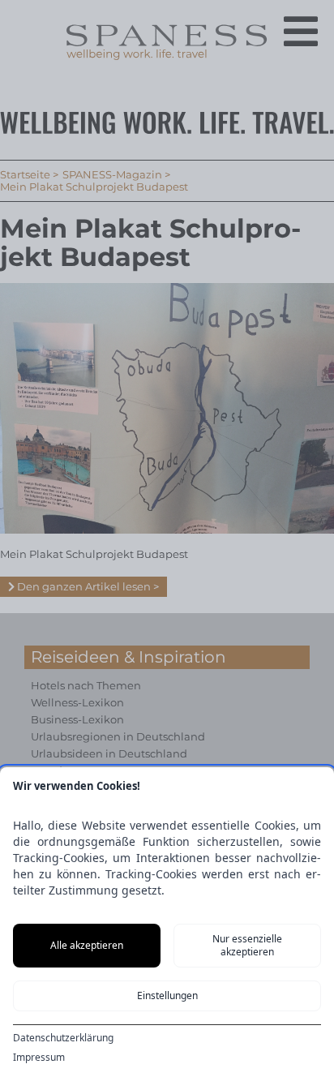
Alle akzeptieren (86, 945)
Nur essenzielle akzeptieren (247, 945)
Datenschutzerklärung (63, 1038)
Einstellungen (167, 995)
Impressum (39, 1057)
